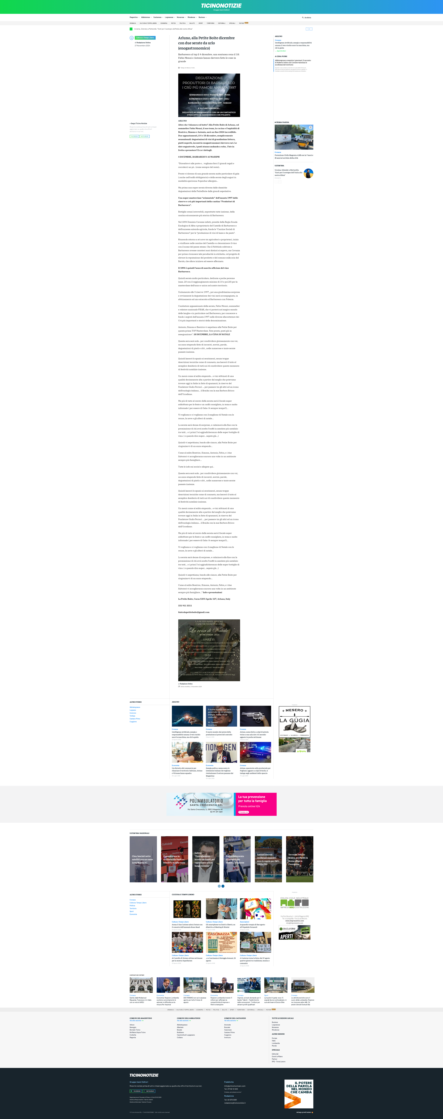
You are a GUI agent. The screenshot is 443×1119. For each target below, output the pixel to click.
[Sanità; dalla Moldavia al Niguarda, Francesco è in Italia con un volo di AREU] (141, 985)
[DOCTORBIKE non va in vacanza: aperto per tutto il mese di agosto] (195, 985)
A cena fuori (281, 56)
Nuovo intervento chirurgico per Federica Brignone (235, 859)
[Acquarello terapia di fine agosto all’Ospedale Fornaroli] (255, 908)
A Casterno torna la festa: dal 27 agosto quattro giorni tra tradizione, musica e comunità (255, 960)
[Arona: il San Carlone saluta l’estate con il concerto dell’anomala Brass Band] (187, 908)
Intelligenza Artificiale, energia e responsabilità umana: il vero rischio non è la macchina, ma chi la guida (293, 45)
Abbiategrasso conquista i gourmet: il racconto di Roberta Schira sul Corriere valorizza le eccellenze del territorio (293, 62)
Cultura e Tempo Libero (145, 38)
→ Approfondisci (280, 51)
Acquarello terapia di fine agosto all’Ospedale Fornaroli (252, 925)
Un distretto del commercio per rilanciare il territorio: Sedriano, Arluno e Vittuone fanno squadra (187, 770)
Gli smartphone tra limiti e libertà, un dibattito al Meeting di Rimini (220, 925)
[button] (306, 17)
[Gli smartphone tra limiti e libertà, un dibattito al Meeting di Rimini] (221, 908)
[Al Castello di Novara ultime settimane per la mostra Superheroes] (187, 942)
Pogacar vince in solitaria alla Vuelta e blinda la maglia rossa (174, 859)
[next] (311, 29)
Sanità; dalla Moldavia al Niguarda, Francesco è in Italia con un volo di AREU (140, 1000)
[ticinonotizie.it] (221, 5)
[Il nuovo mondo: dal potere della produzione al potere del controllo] (221, 716)
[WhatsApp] (214, 692)
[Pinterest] (209, 692)
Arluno (278, 36)
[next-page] (279, 181)
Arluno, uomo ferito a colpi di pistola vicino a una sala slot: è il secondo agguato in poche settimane (254, 734)
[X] (203, 692)
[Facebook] (198, 692)
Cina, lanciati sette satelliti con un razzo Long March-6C (142, 859)
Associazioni (244, 922)
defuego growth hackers (303, 1112)
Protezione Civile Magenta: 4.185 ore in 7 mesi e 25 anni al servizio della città (294, 156)
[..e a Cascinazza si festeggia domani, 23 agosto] (221, 942)
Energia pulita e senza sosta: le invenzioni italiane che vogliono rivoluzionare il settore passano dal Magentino (219, 772)
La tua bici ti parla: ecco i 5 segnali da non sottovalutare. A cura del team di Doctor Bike (275, 1000)
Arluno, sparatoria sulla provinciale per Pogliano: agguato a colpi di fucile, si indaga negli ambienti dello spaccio (255, 770)
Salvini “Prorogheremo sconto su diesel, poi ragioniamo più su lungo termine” (205, 859)
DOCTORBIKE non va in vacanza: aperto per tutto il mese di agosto (195, 1000)
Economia (175, 765)
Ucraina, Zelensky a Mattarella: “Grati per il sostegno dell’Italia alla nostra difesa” (163, 29)
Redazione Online (144, 42)
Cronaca (278, 40)
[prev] (307, 29)
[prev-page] (276, 181)
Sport (266, 995)
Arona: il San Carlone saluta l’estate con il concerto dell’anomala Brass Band (187, 925)
